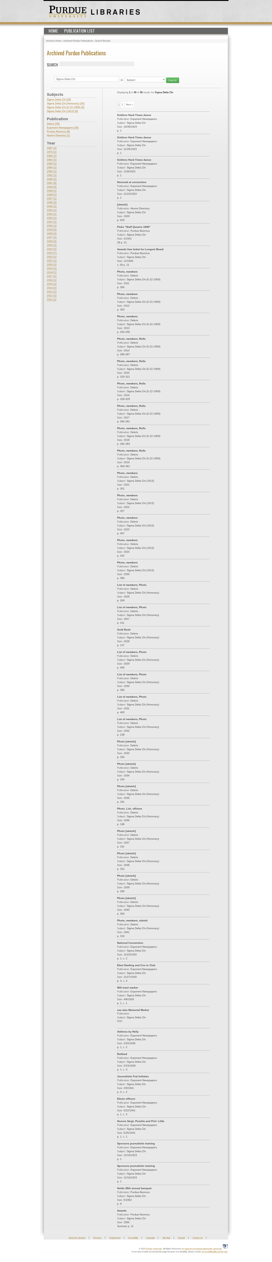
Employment (114, 1238)
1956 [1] (51, 167)
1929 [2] (51, 229)
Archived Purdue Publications (78, 41)
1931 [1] (51, 221)
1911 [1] (51, 299)
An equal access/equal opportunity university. (202, 1249)
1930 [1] (51, 225)
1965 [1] (51, 155)
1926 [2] (51, 241)
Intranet (181, 1238)
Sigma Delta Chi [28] (59, 99)
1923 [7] (51, 252)
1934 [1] (51, 210)
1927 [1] (51, 237)
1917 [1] (51, 276)
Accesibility (133, 1238)
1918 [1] (51, 272)
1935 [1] (51, 206)
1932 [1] (51, 218)
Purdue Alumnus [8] (58, 131)
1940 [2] (51, 186)
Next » (129, 104)
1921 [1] (51, 260)
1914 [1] (51, 287)
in (122, 79)
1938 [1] (51, 194)
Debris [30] (53, 123)
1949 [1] (51, 179)
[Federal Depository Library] (225, 1246)
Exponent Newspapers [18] (62, 127)
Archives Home (53, 41)
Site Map (166, 1238)
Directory (97, 1238)
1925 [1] (51, 245)
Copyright (150, 1238)
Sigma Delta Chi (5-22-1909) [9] (65, 107)
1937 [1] (51, 198)
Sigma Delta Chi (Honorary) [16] (65, 103)
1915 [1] (51, 284)
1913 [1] (51, 291)
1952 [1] (51, 175)
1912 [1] (51, 295)
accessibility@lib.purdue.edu (214, 1252)
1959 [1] (51, 163)
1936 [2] (51, 202)
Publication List (79, 31)
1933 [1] (51, 214)
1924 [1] (51, 249)
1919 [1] (51, 268)
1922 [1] (51, 256)
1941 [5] (51, 183)
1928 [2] (51, 233)
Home (53, 31)
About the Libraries (77, 1238)
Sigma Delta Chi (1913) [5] (62, 111)
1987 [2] (51, 148)
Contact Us (198, 1238)
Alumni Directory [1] (58, 135)
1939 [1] (51, 190)
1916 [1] (51, 280)
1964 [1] (51, 159)
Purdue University (154, 1249)
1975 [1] (51, 152)
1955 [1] (51, 171)
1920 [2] (51, 264)
